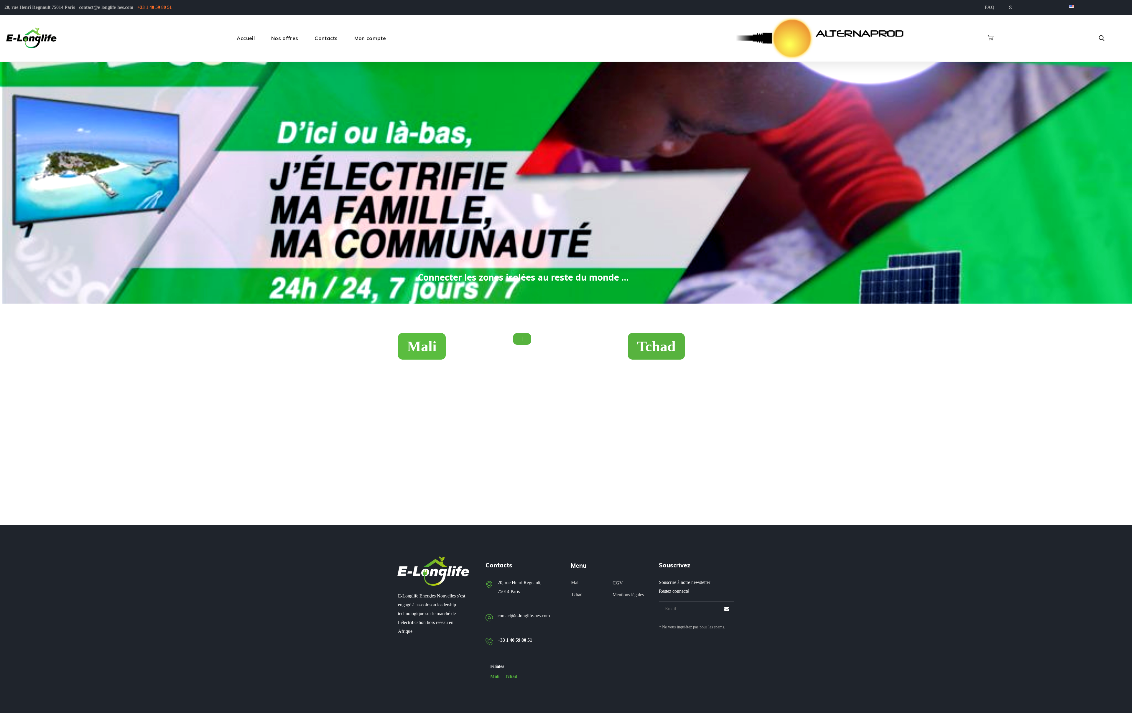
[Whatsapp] (1010, 7)
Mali (494, 676)
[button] (990, 38)
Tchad (511, 676)
